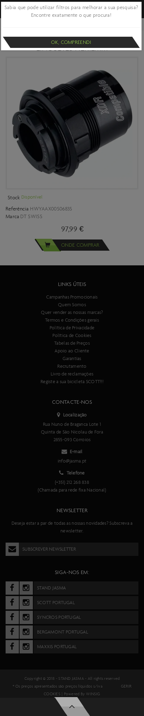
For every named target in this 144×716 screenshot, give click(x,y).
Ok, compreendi (71, 42)
